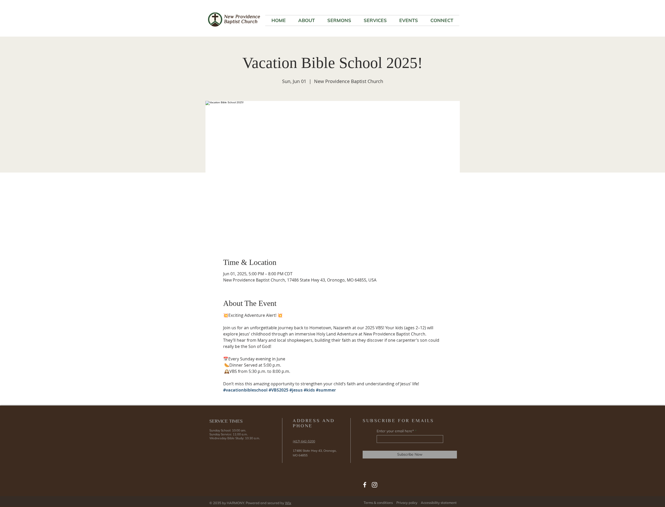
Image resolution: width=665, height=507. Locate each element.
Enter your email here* (395, 431)
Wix (288, 503)
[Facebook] (364, 484)
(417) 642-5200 (304, 441)
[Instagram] (374, 484)
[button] (306, 20)
